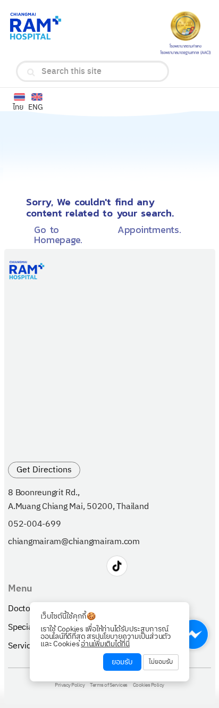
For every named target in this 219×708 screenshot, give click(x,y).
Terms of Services (109, 685)
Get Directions (44, 470)
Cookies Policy (148, 685)
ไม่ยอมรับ (161, 662)
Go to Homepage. (58, 234)
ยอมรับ (122, 662)
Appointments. (149, 229)
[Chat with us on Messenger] (193, 634)
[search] (31, 72)
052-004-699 (34, 524)
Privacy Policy (70, 685)
